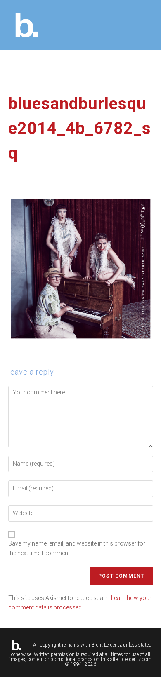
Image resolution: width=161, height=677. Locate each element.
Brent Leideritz (106, 645)
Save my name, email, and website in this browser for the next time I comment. (76, 548)
